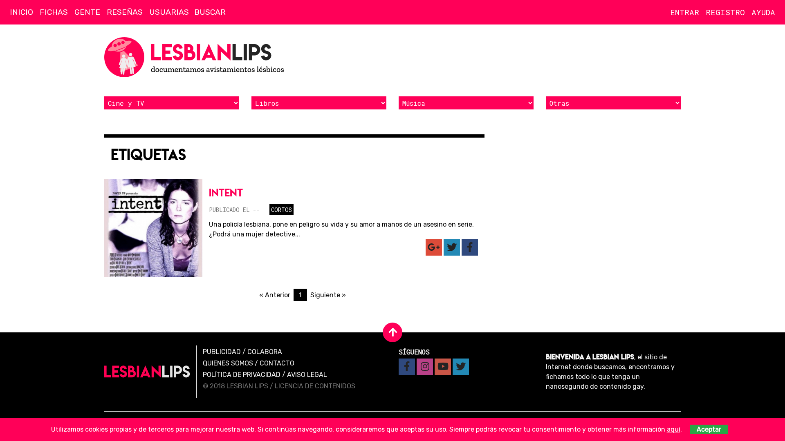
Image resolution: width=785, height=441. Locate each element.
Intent (226, 192)
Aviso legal (307, 375)
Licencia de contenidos (315, 386)
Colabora (264, 352)
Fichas (54, 12)
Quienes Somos (228, 363)
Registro (725, 12)
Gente (87, 12)
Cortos (281, 210)
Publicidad (222, 352)
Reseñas (125, 12)
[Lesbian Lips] (147, 371)
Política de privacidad (241, 375)
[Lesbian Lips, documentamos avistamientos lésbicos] (196, 57)
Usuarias (169, 12)
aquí (673, 429)
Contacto (277, 363)
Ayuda (763, 12)
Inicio (21, 12)
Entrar (684, 12)
